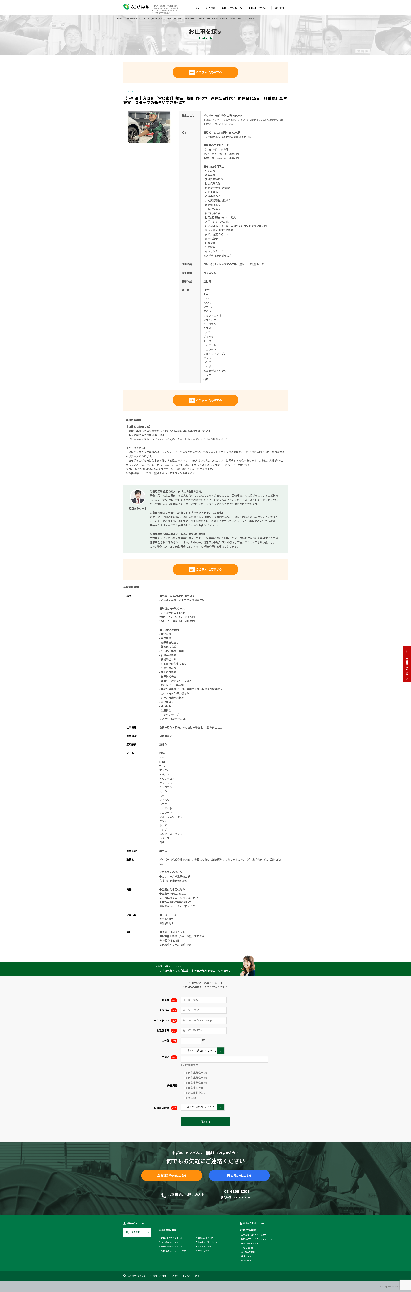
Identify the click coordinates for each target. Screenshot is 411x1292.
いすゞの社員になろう (407, 663)
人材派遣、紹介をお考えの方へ (254, 1234)
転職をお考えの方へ (232, 7)
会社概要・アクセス (158, 1275)
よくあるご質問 (204, 1246)
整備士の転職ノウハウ (207, 1242)
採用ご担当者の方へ (258, 7)
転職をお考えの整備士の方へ (173, 1238)
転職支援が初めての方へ (171, 1246)
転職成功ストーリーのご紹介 (173, 1250)
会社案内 (279, 7)
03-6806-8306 (192, 987)
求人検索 (210, 7)
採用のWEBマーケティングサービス (256, 1239)
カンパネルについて (169, 1242)
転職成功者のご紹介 (206, 1238)
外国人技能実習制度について (253, 1243)
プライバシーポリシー (192, 1275)
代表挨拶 (174, 1275)
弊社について (247, 1256)
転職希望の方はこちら (174, 1175)
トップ (196, 7)
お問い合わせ (203, 1250)
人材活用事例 (247, 1247)
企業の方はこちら (241, 1175)
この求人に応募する (206, 72)
